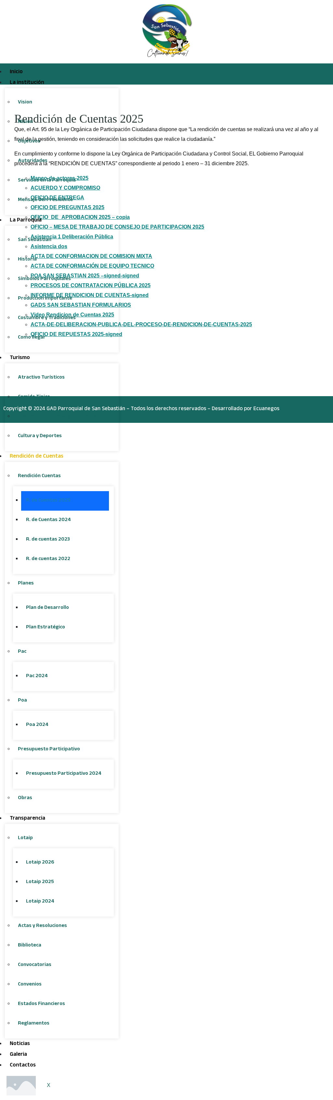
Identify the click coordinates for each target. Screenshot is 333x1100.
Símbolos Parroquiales (44, 279)
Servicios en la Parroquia (47, 180)
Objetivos (29, 141)
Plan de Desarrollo (47, 608)
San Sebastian (34, 240)
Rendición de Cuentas (36, 457)
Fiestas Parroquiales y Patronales (58, 416)
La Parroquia (26, 220)
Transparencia (27, 819)
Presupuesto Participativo (49, 749)
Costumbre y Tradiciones (47, 318)
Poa (22, 700)
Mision (25, 122)
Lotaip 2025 (40, 882)
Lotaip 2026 (40, 862)
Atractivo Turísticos (41, 377)
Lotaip (25, 838)
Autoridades (32, 161)
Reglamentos (33, 1023)
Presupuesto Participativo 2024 (63, 774)
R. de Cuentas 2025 (48, 500)
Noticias (20, 1044)
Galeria (18, 1055)
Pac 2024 (37, 676)
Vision (25, 102)
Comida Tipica (34, 397)
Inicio (16, 72)
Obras (25, 798)
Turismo (20, 358)
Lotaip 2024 (40, 901)
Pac (22, 652)
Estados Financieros (41, 1004)
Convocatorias (34, 965)
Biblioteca (29, 945)
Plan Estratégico (45, 627)
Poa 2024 (37, 725)
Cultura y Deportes (40, 436)
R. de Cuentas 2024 (48, 520)
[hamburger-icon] (320, 70)
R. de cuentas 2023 (48, 539)
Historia (27, 259)
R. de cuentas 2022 (48, 559)
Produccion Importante (45, 298)
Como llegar (32, 337)
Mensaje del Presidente (45, 200)
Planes (26, 583)
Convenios (30, 984)
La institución (27, 83)
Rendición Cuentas (39, 476)
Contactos (23, 1065)
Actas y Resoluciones (42, 926)
